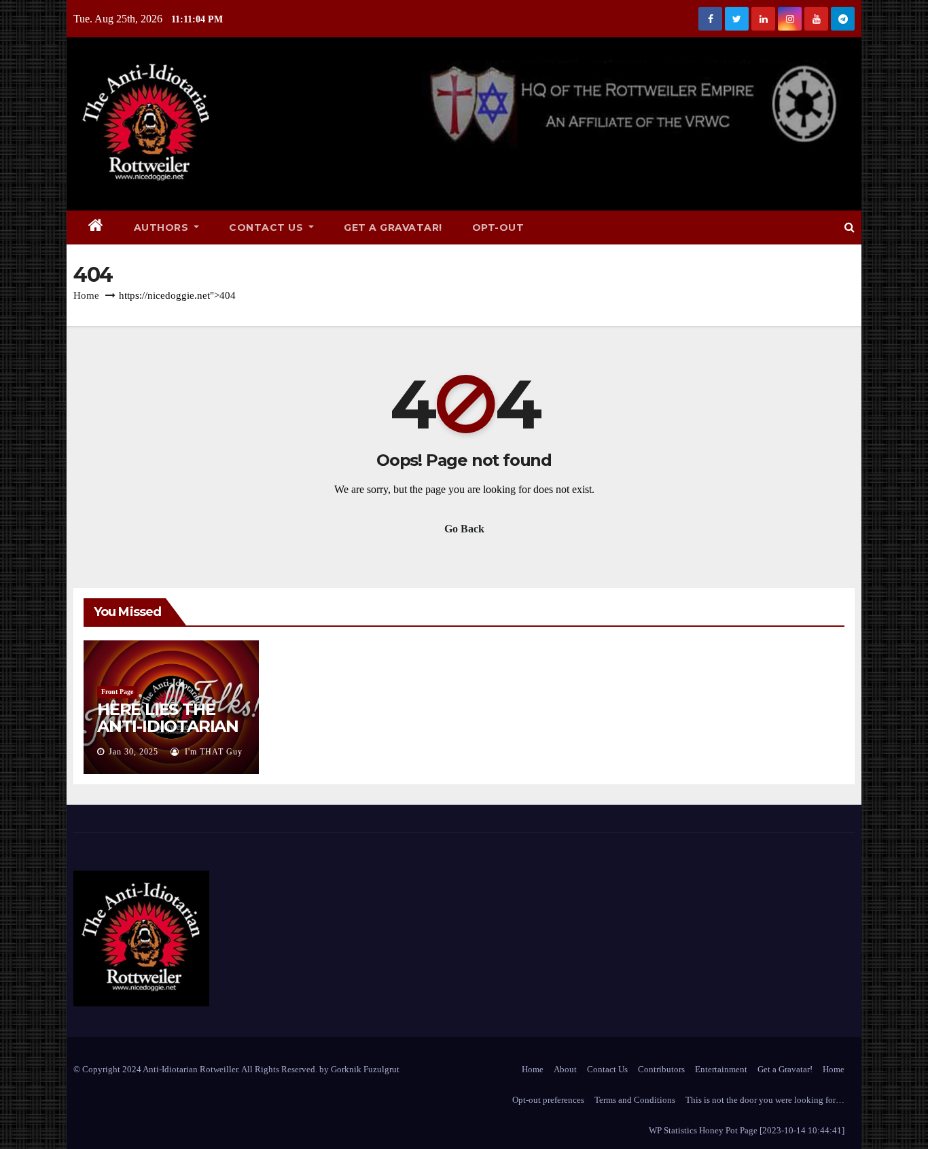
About (565, 1069)
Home (86, 295)
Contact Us (267, 227)
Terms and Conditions (634, 1100)
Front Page (117, 691)
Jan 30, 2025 (133, 751)
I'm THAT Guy (212, 751)
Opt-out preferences (548, 1100)
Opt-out (498, 227)
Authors (163, 227)
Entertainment (721, 1069)
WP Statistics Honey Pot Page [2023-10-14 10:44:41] (746, 1130)
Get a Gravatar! (393, 227)
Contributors (661, 1069)
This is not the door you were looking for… (764, 1100)
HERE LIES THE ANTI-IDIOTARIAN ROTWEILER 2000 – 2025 (168, 734)
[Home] (96, 227)
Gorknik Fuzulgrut (365, 1069)
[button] (849, 227)
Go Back (464, 528)
